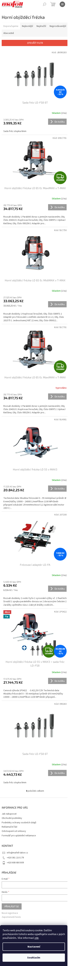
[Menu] (62, 4)
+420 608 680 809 (15, 862)
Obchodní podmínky (12, 818)
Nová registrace (10, 913)
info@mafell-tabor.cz (17, 852)
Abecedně (8, 33)
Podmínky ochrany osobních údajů (19, 822)
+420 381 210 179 (15, 857)
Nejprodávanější (58, 26)
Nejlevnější (27, 26)
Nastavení (34, 947)
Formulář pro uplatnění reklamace (19, 835)
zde (36, 938)
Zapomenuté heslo (11, 917)
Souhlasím (33, 957)
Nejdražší (41, 26)
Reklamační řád (9, 827)
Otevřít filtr (35, 42)
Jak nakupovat (9, 814)
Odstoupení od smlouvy (14, 831)
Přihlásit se (11, 906)
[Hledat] (44, 4)
